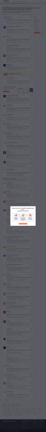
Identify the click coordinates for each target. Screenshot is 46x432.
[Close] (35, 207)
